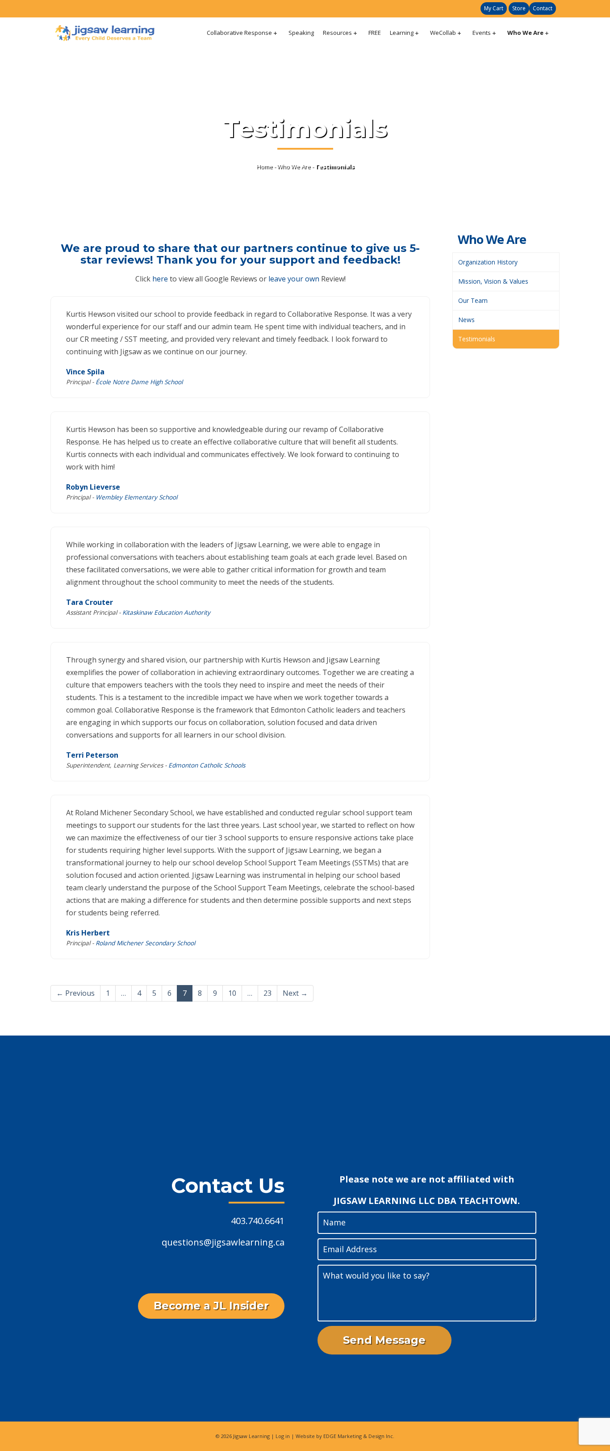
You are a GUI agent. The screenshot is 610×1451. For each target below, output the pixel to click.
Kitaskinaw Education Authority (166, 612)
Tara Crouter (89, 602)
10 (232, 993)
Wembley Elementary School (136, 497)
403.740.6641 (257, 1221)
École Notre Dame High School (139, 381)
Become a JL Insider (211, 1305)
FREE (374, 33)
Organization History (488, 262)
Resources (337, 33)
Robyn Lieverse (93, 487)
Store (519, 8)
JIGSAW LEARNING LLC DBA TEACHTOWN (426, 1201)
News (466, 319)
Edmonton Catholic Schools (206, 765)
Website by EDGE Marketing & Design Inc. (345, 1436)
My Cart (493, 8)
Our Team (473, 300)
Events (481, 33)
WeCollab (443, 33)
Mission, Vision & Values (493, 281)
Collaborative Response (239, 33)
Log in (283, 1436)
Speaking (301, 33)
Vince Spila (85, 372)
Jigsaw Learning (251, 1436)
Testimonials (476, 339)
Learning (402, 33)
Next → (295, 993)
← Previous (75, 993)
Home (264, 166)
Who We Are (525, 33)
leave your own (293, 279)
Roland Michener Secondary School (145, 943)
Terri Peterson (92, 755)
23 (267, 993)
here (160, 279)
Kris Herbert (88, 933)
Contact (542, 8)
